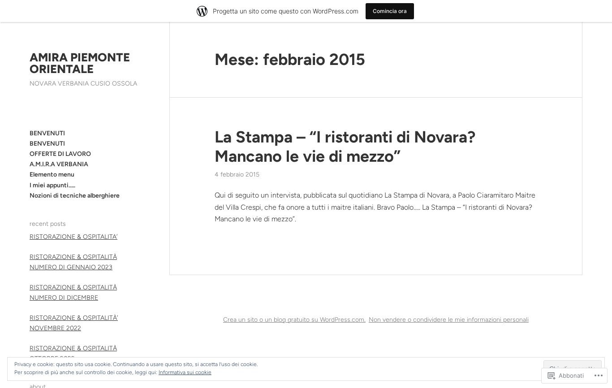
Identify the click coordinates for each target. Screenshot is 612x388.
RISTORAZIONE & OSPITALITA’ (73, 237)
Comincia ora (390, 11)
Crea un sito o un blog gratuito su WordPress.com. (294, 319)
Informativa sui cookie (185, 372)
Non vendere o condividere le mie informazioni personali (449, 319)
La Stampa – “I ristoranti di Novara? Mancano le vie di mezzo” (345, 146)
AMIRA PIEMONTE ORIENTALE (80, 63)
